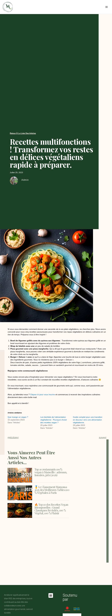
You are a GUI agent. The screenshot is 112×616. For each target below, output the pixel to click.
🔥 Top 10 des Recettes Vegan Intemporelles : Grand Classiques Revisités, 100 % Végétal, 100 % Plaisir (51, 509)
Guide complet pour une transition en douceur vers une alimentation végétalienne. (87, 420)
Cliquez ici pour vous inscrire (42, 394)
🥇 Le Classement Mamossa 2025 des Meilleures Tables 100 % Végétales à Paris (52, 489)
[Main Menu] (106, 7)
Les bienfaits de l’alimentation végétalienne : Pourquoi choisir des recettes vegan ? (53, 420)
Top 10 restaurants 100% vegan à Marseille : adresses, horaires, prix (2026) (51, 472)
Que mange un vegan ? (18, 417)
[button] (50, 595)
